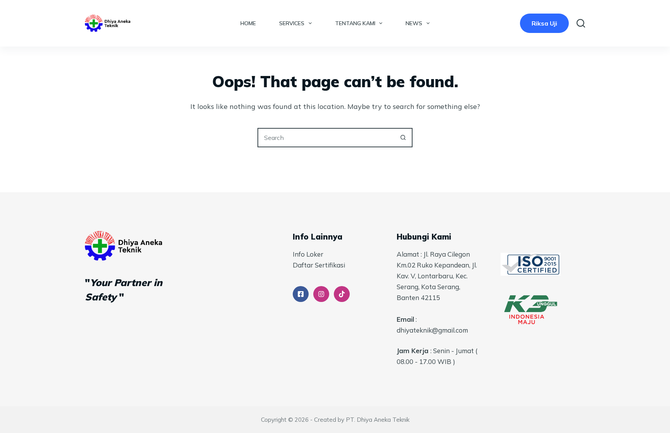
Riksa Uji (544, 23)
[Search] (581, 23)
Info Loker (308, 254)
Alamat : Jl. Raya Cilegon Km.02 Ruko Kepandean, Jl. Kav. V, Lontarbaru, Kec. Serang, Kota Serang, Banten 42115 (437, 276)
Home (248, 23)
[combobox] (326, 137)
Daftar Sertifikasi (319, 265)
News (414, 23)
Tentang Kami (355, 23)
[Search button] (403, 138)
